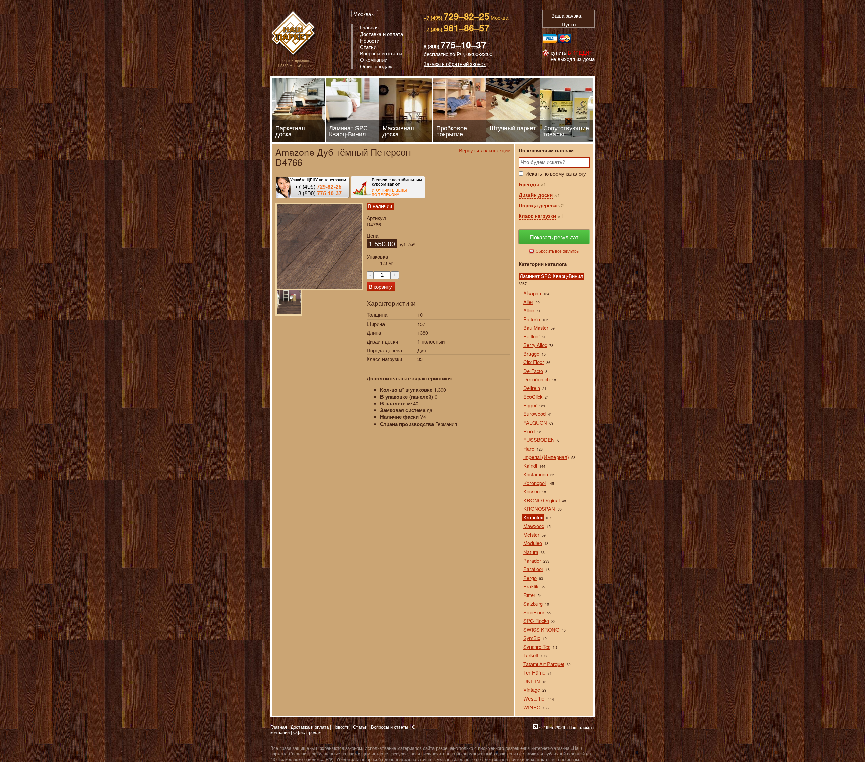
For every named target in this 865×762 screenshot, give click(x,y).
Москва (362, 13)
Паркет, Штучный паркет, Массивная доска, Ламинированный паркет (293, 34)
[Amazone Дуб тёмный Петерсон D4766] (319, 246)
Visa (550, 38)
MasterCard (564, 38)
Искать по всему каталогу (555, 173)
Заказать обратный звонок (455, 63)
